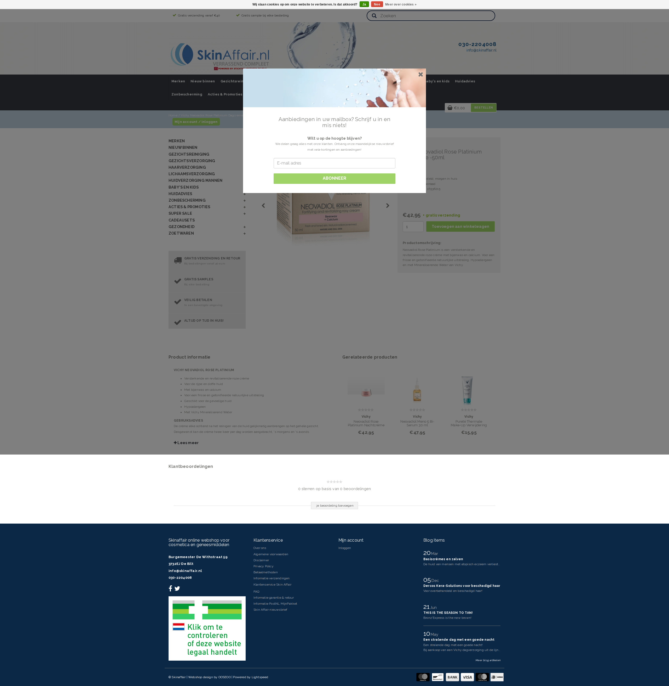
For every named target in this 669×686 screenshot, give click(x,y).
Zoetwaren (181, 233)
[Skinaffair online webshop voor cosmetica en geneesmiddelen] (221, 55)
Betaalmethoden (265, 572)
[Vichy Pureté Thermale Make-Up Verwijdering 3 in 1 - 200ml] (468, 385)
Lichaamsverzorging (192, 174)
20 (427, 553)
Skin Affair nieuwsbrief (270, 609)
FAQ (256, 591)
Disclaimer (261, 560)
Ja (364, 4)
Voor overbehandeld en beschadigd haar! (453, 591)
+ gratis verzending (441, 215)
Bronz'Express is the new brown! (447, 618)
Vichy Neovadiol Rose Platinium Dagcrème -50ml (217, 115)
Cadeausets (182, 220)
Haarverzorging (187, 167)
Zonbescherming (186, 94)
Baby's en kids (436, 81)
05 (428, 579)
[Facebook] (171, 590)
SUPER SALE (180, 213)
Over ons (259, 548)
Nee (377, 4)
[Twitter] (177, 590)
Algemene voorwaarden (270, 554)
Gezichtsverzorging (192, 160)
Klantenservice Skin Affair (272, 584)
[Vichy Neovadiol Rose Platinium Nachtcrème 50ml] (366, 385)
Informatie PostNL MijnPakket (275, 603)
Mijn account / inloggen (196, 122)
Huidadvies (465, 81)
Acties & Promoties (225, 94)
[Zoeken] (374, 16)
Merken (178, 81)
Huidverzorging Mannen (195, 180)
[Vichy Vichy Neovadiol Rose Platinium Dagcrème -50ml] (334, 201)
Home (173, 115)
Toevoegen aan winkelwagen (460, 226)
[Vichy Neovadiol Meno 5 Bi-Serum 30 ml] (417, 385)
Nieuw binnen (203, 81)
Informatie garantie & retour (273, 597)
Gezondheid (181, 226)
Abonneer (334, 178)
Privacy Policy (263, 566)
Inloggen (344, 548)
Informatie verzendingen (271, 578)
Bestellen (483, 107)
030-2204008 (180, 578)
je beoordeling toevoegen (335, 505)
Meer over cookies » (401, 4)
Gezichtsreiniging (237, 81)
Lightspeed (260, 677)
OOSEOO (224, 677)
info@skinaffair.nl (185, 571)
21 (427, 606)
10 (427, 633)
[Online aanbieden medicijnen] (207, 628)
